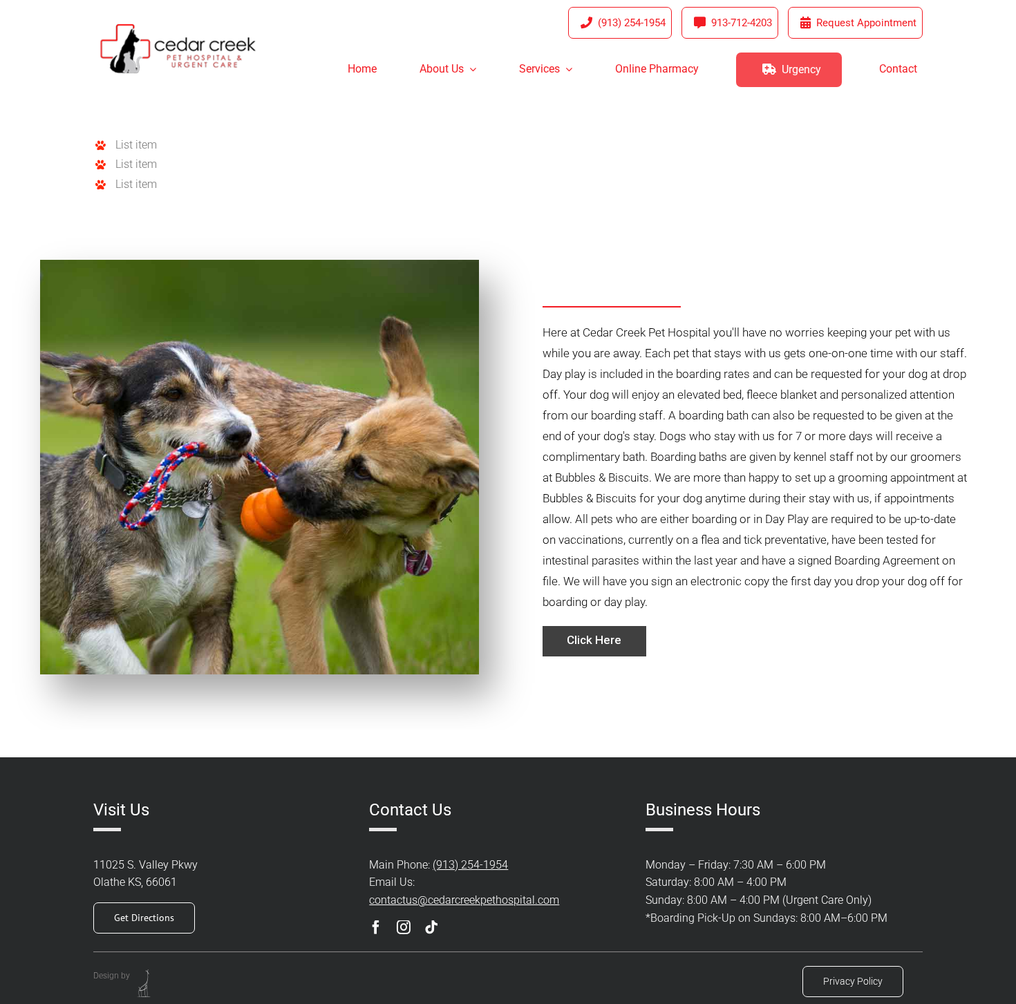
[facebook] (376, 927)
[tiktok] (431, 927)
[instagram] (404, 927)
